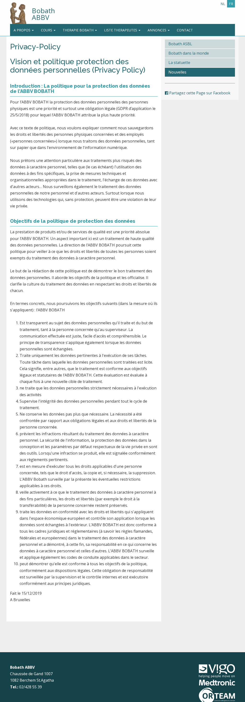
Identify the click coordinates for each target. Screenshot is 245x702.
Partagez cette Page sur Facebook (199, 93)
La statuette (179, 62)
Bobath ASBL (180, 43)
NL (223, 3)
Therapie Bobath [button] (79, 30)
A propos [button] (22, 30)
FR (231, 3)
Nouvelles (177, 72)
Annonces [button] (157, 30)
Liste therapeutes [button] (121, 30)
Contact (185, 30)
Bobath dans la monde (188, 53)
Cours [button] (47, 30)
